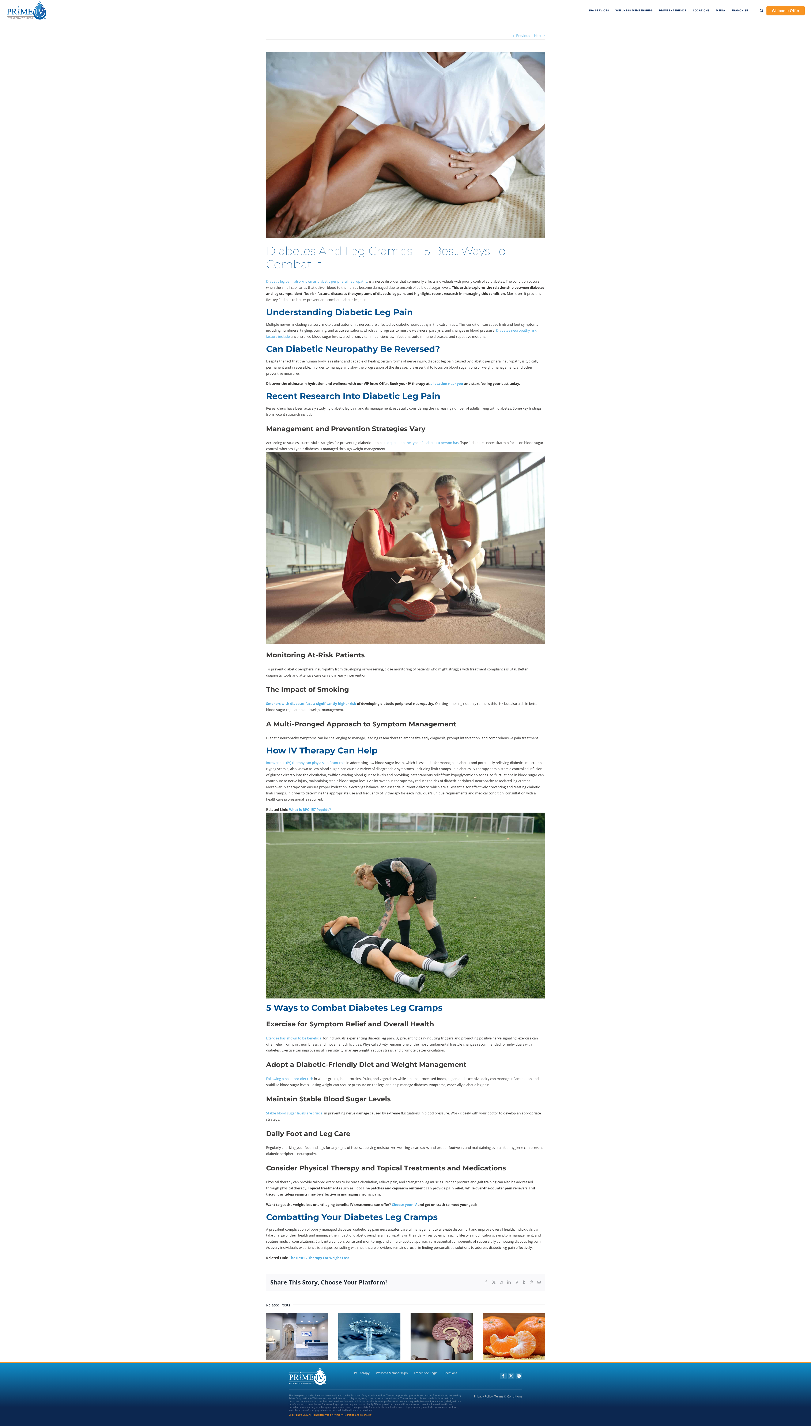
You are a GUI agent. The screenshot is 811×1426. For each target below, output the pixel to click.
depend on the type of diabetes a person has (423, 442)
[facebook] (503, 1376)
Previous (523, 35)
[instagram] (519, 1376)
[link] (26, 10)
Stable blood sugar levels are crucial (294, 1113)
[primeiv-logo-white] (308, 1368)
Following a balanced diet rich (289, 1078)
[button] (761, 10)
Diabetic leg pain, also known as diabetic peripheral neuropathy (316, 281)
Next (538, 35)
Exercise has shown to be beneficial (294, 1038)
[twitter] (511, 1376)
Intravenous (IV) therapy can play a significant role (306, 762)
